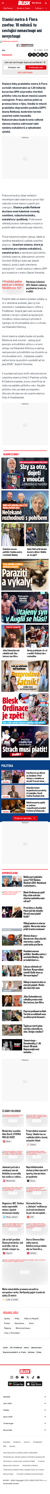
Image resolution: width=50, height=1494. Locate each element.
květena (31, 1352)
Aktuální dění (10, 1312)
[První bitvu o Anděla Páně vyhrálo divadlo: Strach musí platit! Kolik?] (12, 912)
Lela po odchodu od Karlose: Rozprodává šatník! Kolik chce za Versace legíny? (33, 971)
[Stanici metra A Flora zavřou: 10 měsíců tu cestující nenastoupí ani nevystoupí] (9, 41)
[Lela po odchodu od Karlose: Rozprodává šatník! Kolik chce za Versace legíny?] (12, 971)
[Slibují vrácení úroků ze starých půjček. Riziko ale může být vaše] (12, 986)
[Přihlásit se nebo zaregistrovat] (45, 3)
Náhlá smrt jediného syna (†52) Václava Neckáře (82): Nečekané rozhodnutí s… (34, 881)
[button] (16, 1384)
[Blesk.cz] (24, 3)
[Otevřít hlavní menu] (3, 3)
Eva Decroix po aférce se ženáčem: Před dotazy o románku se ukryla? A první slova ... (36, 776)
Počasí (7, 1323)
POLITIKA (7, 765)
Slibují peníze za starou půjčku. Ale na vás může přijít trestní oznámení (34, 926)
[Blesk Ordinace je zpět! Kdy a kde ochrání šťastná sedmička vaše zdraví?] (12, 896)
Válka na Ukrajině (31, 1319)
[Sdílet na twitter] (34, 55)
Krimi (31, 1323)
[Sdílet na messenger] (38, 55)
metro (26, 1347)
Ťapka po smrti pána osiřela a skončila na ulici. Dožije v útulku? (33, 1028)
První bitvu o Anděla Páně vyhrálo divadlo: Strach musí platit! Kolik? (33, 912)
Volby (17, 1319)
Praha (38, 1352)
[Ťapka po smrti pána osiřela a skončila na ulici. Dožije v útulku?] (12, 1030)
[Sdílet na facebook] (30, 55)
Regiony (7, 1328)
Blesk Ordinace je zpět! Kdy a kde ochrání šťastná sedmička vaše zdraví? (34, 896)
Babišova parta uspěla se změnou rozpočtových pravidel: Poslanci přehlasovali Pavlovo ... (36, 806)
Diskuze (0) (7, 54)
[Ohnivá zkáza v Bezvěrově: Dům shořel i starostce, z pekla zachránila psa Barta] (12, 940)
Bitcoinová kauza (23, 1328)
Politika (6, 782)
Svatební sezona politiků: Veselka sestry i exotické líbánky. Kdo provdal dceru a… (34, 955)
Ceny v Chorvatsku (12, 1333)
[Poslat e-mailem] (46, 55)
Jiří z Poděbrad (16, 1347)
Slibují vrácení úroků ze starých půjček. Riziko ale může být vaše (34, 984)
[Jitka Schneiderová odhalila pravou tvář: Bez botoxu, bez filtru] (12, 1001)
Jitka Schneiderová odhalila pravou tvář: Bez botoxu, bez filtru (33, 999)
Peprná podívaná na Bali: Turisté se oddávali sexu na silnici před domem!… (34, 1014)
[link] (11, 1377)
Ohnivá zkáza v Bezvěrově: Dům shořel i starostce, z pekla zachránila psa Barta (34, 940)
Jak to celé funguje (25, 72)
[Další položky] (46, 8)
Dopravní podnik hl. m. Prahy (14, 1352)
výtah (5, 1347)
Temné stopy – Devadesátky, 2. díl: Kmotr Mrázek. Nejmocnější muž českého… (32, 1046)
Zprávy (7, 1319)
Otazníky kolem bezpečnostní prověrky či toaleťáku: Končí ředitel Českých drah (36, 791)
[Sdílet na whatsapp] (42, 55)
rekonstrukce (36, 1347)
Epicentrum (19, 1323)
